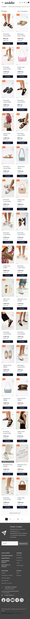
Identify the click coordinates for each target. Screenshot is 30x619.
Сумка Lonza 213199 (20, 432)
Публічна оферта (6, 578)
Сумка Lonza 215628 (20, 200)
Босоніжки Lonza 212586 (7, 101)
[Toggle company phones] (20, 2)
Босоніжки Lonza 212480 (7, 200)
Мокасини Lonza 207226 (22, 300)
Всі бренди (19, 557)
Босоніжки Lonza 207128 (7, 498)
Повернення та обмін (7, 575)
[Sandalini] (9, 2)
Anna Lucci (19, 560)
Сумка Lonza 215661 (20, 68)
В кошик (8, 43)
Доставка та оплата (7, 583)
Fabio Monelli (20, 565)
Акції (18, 572)
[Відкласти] (12, 17)
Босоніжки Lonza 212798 (7, 432)
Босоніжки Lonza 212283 (21, 333)
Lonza (18, 562)
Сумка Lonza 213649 (6, 134)
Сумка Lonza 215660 (6, 399)
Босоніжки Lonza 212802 (21, 134)
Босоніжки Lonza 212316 (7, 68)
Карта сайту (6, 553)
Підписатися (23, 543)
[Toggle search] (22, 2)
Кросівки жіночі (7, 555)
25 (18, 519)
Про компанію (5, 580)
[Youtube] (13, 600)
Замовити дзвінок (10, 588)
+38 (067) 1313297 (11, 587)
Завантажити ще (15, 513)
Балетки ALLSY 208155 (21, 399)
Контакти (19, 575)
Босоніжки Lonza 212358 (7, 333)
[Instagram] (8, 600)
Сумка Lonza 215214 (20, 167)
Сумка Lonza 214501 (20, 498)
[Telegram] (17, 600)
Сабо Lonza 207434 (6, 300)
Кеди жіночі (6, 558)
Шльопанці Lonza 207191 (21, 366)
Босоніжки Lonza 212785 (21, 101)
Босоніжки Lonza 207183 (21, 266)
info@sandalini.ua (9, 595)
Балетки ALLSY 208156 (7, 366)
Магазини (19, 555)
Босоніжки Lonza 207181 (7, 233)
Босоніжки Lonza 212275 (21, 233)
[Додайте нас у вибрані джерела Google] (22, 600)
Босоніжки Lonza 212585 (7, 167)
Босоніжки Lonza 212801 (7, 35)
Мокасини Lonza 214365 (22, 465)
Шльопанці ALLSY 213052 (21, 35)
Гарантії (4, 572)
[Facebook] (3, 600)
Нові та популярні (22, 11)
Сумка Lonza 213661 (6, 266)
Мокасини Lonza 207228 (7, 465)
